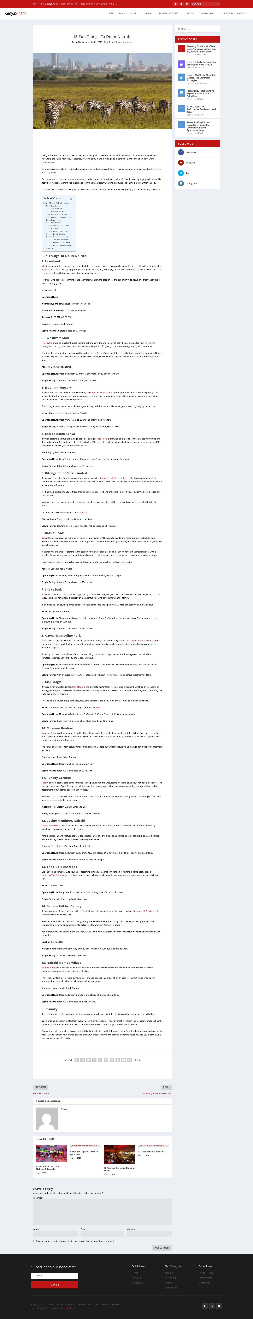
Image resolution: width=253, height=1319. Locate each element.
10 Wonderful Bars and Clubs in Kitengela (48, 1167)
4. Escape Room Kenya (58, 214)
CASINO (202, 55)
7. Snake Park (54, 223)
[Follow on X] (212, 1306)
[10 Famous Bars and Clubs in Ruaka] (119, 1154)
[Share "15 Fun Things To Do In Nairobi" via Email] (123, 1060)
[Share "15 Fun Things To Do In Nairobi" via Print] (129, 1060)
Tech (120, 13)
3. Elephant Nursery (57, 211)
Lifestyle (190, 13)
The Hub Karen (58, 875)
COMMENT (38, 1198)
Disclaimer (204, 1282)
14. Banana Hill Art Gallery (60, 242)
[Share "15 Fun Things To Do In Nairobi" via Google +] (88, 1060)
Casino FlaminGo (50, 825)
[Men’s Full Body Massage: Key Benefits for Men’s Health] (181, 64)
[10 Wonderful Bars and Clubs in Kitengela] (51, 1153)
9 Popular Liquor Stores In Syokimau (84, 1153)
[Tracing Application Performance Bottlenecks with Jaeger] (181, 108)
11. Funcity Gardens (57, 234)
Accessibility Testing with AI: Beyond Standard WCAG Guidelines (200, 93)
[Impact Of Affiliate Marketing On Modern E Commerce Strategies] (181, 77)
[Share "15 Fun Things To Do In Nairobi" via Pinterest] (100, 1060)
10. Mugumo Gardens (58, 231)
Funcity (45, 783)
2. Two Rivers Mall (56, 209)
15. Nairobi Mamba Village (60, 245)
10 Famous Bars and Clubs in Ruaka (119, 1169)
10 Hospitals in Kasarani (151, 1151)
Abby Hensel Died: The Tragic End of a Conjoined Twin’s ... (84, 3)
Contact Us (227, 13)
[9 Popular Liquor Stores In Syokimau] (85, 1146)
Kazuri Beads (48, 538)
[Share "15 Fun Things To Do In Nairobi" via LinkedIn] (106, 1060)
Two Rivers (47, 343)
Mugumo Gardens (50, 733)
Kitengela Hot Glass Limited (113, 478)
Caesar (85, 42)
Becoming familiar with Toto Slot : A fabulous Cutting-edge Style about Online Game (202, 49)
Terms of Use (205, 1277)
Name (36, 1229)
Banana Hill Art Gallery (145, 911)
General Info (207, 13)
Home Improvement (168, 13)
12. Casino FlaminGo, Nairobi (61, 237)
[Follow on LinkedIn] (219, 1306)
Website (131, 1229)
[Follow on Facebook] (205, 1306)
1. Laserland (54, 206)
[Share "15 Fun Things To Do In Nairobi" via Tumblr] (94, 1060)
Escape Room (100, 439)
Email (84, 1229)
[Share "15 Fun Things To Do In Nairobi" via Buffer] (112, 1060)
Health (148, 13)
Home (111, 13)
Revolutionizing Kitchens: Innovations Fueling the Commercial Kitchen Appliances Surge (199, 126)
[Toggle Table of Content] (69, 198)
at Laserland (48, 269)
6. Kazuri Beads (55, 220)
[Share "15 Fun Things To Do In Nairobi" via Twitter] (83, 1060)
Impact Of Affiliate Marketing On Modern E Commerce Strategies (201, 78)
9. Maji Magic (54, 228)
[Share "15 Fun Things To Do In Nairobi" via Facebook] (77, 1060)
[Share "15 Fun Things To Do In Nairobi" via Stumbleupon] (118, 1060)
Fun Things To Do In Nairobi (57, 203)
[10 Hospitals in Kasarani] (153, 1146)
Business (134, 13)
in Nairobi (82, 512)
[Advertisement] (86, 141)
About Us (241, 13)
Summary (49, 248)
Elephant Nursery (98, 392)
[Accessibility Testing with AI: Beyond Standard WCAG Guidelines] (181, 93)
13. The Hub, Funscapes (59, 240)
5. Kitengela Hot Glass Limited (60, 217)
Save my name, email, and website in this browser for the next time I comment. (75, 1241)
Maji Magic (77, 687)
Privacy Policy (206, 1272)
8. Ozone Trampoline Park (59, 226)
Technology (171, 1277)
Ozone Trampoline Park (141, 640)
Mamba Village (49, 968)
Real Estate (110, 42)
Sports (168, 1282)
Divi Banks (70, 1308)
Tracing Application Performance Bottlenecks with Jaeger (201, 109)
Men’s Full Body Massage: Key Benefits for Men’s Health (201, 63)
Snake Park (47, 594)
